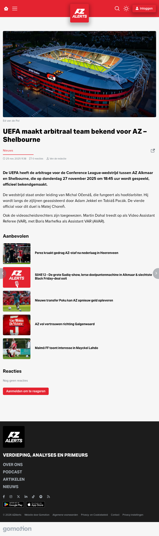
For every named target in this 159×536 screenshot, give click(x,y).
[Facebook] (4, 496)
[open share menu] (153, 150)
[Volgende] (156, 273)
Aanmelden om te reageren (25, 391)
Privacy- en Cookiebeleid (94, 515)
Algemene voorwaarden (65, 515)
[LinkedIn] (26, 496)
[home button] (6, 8)
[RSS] (48, 496)
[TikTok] (33, 496)
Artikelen (14, 479)
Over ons (13, 464)
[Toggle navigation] (14, 8)
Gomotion (44, 515)
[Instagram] (11, 496)
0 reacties (38, 158)
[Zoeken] (117, 8)
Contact (115, 515)
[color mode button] (126, 8)
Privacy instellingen (133, 515)
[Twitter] (18, 496)
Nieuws (10, 486)
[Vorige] (3, 273)
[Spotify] (40, 496)
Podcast (12, 472)
